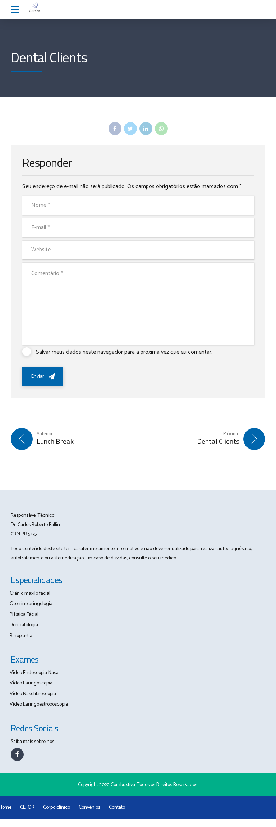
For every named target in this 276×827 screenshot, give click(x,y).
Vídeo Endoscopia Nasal (35, 673)
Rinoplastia (21, 636)
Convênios (89, 807)
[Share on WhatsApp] (161, 128)
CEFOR (27, 807)
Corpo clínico (56, 807)
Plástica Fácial (24, 614)
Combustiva (123, 785)
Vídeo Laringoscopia (31, 683)
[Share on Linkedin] (145, 128)
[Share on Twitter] (130, 128)
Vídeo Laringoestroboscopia (39, 704)
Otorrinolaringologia (31, 604)
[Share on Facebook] (115, 128)
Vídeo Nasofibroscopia (33, 694)
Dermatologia (24, 625)
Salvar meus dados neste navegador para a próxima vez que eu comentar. (124, 352)
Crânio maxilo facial (30, 593)
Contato (117, 807)
